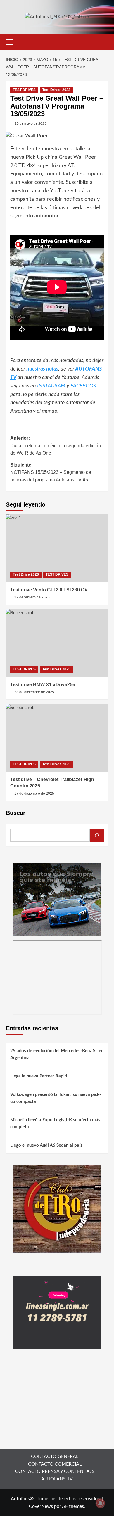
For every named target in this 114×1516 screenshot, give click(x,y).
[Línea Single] (57, 1312)
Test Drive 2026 (26, 574)
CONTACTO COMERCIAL (55, 1464)
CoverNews (41, 1506)
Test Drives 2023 (56, 90)
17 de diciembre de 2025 (34, 794)
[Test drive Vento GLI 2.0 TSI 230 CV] (57, 548)
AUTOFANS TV (57, 1479)
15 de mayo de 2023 (30, 123)
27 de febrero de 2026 (32, 597)
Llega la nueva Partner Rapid (38, 1076)
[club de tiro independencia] (57, 1208)
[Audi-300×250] (57, 899)
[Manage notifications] (100, 1503)
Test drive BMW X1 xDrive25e (42, 684)
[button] (12, 41)
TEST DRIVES (24, 90)
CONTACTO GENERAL (54, 1456)
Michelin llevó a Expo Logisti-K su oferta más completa (55, 1123)
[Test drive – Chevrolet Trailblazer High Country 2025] (57, 738)
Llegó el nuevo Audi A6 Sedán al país (46, 1145)
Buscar (15, 813)
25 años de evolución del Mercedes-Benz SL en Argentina (56, 1054)
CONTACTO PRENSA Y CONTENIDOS (54, 1471)
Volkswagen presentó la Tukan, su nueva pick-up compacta (55, 1098)
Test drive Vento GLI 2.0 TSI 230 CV (49, 589)
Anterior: (55, 445)
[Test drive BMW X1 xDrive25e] (57, 643)
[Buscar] (97, 835)
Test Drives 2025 (56, 669)
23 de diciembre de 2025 (34, 692)
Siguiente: (50, 472)
